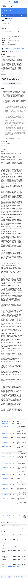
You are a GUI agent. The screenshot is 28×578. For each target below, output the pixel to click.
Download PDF (7, 15)
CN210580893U (5, 494)
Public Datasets (16, 576)
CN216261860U (5, 442)
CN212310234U (5, 430)
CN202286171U (5, 423)
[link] (3, 551)
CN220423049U (5, 492)
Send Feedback (8, 576)
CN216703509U (5, 456)
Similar (21, 15)
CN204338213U (5, 471)
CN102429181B (5, 421)
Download (18, 546)
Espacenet (10, 51)
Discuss (19, 51)
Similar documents (12, 48)
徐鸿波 (10, 20)
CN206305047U (5, 426)
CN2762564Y (4, 439)
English (10, 18)
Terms (22, 576)
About (2, 576)
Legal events (6, 48)
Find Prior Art (14, 15)
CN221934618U (5, 502)
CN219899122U (5, 446)
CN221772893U (5, 498)
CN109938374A (5, 433)
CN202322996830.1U (6, 515)
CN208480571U (5, 484)
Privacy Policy (3, 577)
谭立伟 (7, 20)
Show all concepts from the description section (11, 566)
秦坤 (12, 20)
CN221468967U (5, 437)
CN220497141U (5, 474)
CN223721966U (5, 488)
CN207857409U (5, 478)
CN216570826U (5, 463)
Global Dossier (15, 51)
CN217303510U (5, 459)
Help (9, 577)
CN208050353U (5, 453)
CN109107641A (5, 449)
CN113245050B (5, 467)
